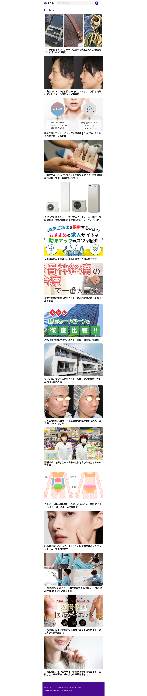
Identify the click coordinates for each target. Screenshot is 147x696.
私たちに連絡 (76, 687)
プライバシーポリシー (63, 687)
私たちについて (49, 687)
